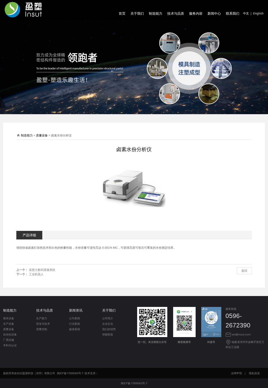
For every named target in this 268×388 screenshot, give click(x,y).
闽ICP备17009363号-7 (134, 383)
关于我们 (137, 13)
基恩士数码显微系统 (42, 270)
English (258, 13)
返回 (244, 271)
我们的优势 (109, 329)
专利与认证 (10, 345)
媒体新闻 (74, 329)
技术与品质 (175, 13)
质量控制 (41, 329)
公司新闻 (74, 318)
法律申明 (236, 373)
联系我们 (232, 13)
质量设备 (42, 135)
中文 (246, 13)
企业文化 (107, 324)
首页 (122, 13)
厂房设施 (8, 340)
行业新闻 (74, 324)
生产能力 (41, 318)
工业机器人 (36, 274)
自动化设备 (10, 334)
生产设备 (8, 324)
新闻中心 (214, 13)
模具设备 (8, 318)
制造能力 (155, 13)
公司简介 (107, 318)
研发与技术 (43, 324)
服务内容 (195, 13)
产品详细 (29, 235)
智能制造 (107, 334)
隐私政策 (254, 373)
